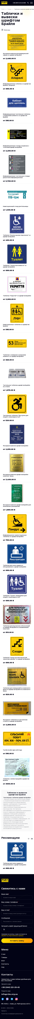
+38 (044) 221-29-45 (10, 987)
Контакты (5, 964)
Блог (3, 960)
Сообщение (5, 918)
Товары (9, 9)
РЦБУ (3, 9)
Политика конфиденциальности (12, 1013)
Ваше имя (5, 894)
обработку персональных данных (12, 935)
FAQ (2, 967)
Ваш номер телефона (9, 902)
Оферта (4, 1011)
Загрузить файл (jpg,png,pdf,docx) (14, 926)
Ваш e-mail (5, 910)
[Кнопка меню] (31, 3)
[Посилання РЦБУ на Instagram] (16, 999)
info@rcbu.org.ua (9, 994)
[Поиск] (28, 3)
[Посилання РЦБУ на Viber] (7, 999)
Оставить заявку (17, 941)
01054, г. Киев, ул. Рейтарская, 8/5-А (16, 1004)
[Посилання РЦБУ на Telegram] (12, 999)
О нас (3, 954)
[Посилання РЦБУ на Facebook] (2, 999)
